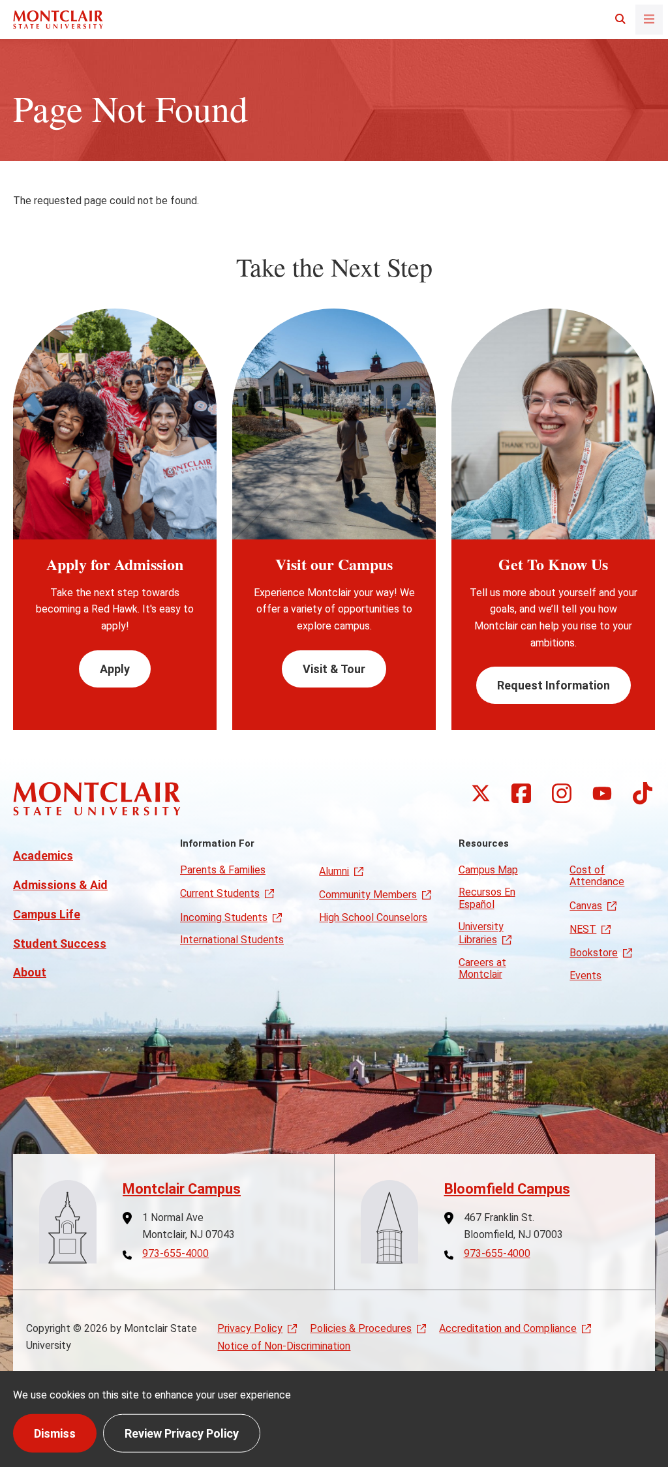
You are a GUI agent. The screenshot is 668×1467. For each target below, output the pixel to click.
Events (585, 975)
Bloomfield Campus (507, 1189)
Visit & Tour (334, 669)
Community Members (368, 894)
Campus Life (46, 914)
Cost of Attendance (596, 876)
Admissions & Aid (60, 885)
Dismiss (55, 1433)
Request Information (553, 685)
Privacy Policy (249, 1328)
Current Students (220, 893)
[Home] (58, 19)
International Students (232, 939)
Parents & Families (223, 870)
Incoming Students (223, 917)
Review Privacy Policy (182, 1433)
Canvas (585, 906)
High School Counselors (373, 917)
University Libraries (481, 933)
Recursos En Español (487, 898)
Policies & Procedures (361, 1328)
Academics (43, 855)
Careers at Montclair (482, 968)
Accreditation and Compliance (508, 1328)
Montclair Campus (182, 1189)
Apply (115, 669)
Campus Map (488, 870)
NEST (582, 929)
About (29, 972)
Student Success (59, 943)
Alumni (334, 871)
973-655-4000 (175, 1254)
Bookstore (593, 952)
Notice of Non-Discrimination (283, 1346)
